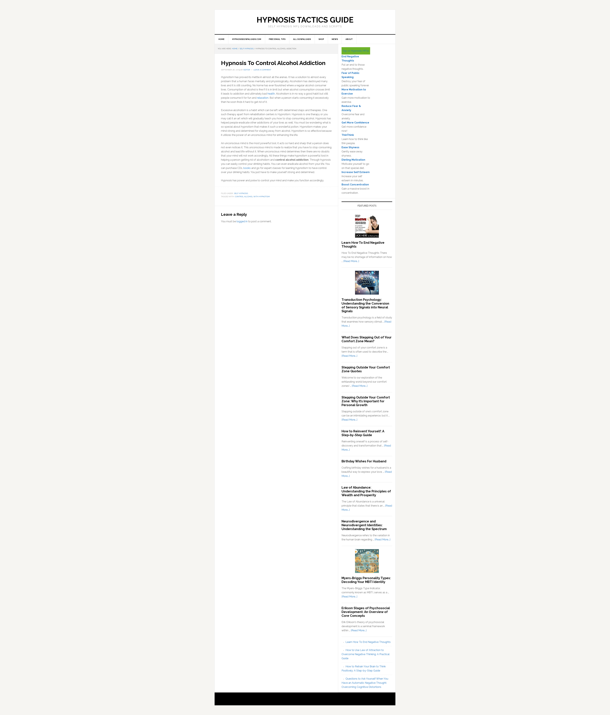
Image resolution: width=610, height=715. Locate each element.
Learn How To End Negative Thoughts (368, 642)
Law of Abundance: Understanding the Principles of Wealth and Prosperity (366, 491)
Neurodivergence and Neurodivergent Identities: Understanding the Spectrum (364, 525)
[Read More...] (351, 261)
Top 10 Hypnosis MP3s (355, 50)
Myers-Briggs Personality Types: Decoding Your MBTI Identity (366, 580)
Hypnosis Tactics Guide (305, 19)
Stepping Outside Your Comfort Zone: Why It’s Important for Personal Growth (366, 401)
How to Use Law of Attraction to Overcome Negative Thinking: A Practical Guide (366, 654)
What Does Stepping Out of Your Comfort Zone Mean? (367, 339)
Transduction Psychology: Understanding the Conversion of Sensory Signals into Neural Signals (365, 305)
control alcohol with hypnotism (252, 196)
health (271, 93)
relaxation (262, 97)
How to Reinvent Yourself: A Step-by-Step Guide (363, 433)
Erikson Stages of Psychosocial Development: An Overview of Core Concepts (366, 612)
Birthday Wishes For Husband (364, 461)
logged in (242, 221)
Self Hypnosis (241, 193)
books (247, 168)
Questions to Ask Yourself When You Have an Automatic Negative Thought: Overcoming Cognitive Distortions (365, 682)
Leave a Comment (262, 70)
